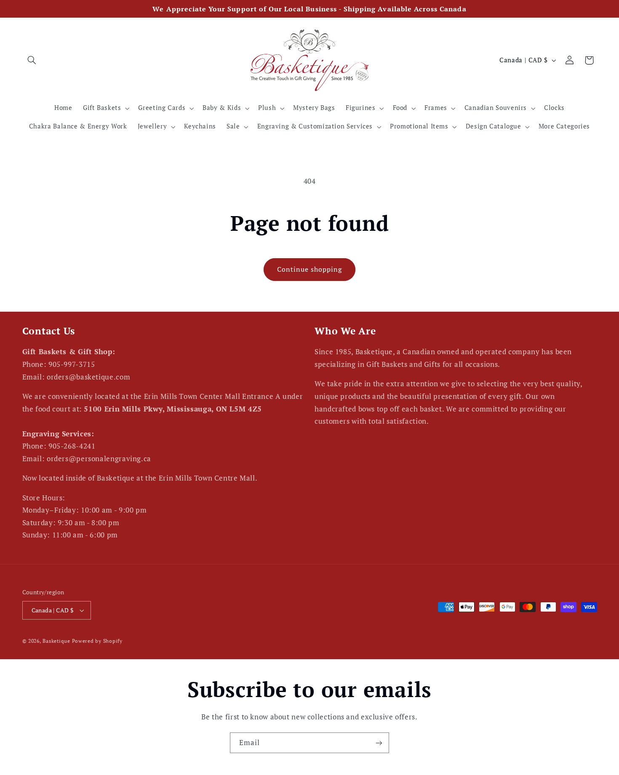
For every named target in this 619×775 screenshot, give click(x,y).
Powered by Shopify (97, 641)
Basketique (56, 641)
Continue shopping (309, 269)
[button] (32, 60)
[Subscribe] (379, 742)
